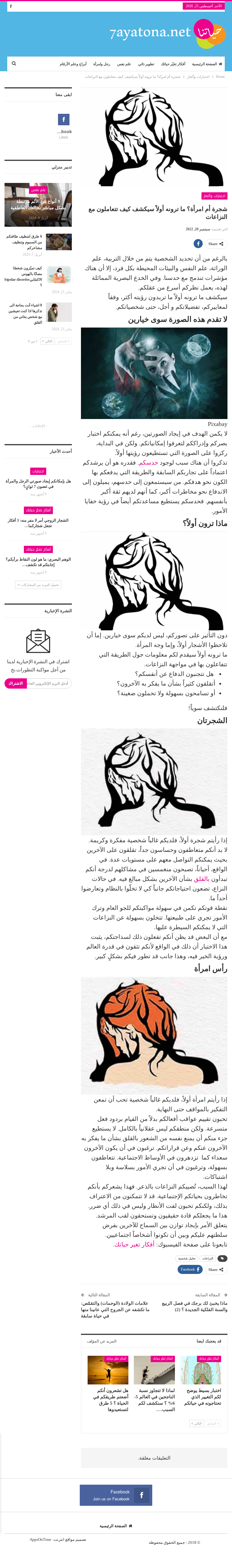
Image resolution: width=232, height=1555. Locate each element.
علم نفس (124, 64)
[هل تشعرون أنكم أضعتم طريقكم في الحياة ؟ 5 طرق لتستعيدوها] (108, 1370)
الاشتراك (15, 683)
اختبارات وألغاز (214, 196)
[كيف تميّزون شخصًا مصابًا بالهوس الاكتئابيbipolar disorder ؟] (59, 275)
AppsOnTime (40, 1539)
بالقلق (202, 878)
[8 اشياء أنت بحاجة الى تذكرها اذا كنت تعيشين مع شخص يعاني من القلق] (59, 312)
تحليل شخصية (186, 1258)
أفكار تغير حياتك (134, 1244)
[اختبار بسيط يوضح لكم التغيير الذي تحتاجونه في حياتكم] (200, 1370)
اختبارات (38, 471)
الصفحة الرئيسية (204, 64)
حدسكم (148, 462)
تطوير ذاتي (146, 64)
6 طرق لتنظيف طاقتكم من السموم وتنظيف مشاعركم (24, 242)
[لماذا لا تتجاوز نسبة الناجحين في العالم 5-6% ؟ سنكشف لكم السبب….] (154, 1370)
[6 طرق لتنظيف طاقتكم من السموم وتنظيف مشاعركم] (59, 243)
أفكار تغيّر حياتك (173, 64)
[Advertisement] (38, 390)
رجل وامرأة (101, 64)
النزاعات (207, 1258)
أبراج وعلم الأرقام (73, 64)
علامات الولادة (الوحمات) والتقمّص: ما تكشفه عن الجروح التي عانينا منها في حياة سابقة (115, 1309)
